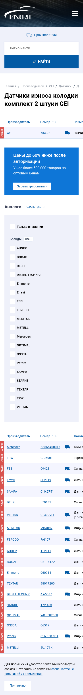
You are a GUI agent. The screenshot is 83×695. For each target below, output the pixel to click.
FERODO (23, 310)
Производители (45, 35)
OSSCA (22, 354)
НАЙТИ (44, 62)
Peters (21, 363)
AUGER (22, 248)
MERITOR (23, 319)
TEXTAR (22, 389)
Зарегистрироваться (32, 186)
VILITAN (22, 407)
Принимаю (17, 685)
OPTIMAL (23, 345)
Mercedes (24, 336)
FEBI (20, 301)
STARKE (22, 380)
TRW (20, 398)
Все (27, 239)
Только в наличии (30, 226)
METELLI (23, 327)
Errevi (21, 292)
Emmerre (23, 283)
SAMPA (22, 372)
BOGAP (22, 257)
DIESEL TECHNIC (29, 275)
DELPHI (22, 266)
